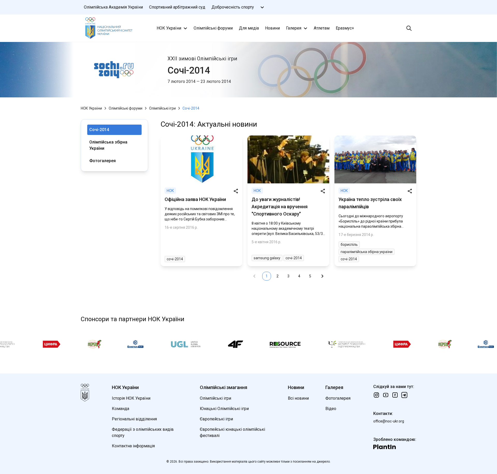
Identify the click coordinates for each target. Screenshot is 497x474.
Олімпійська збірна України (108, 145)
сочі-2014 (175, 259)
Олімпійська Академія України (113, 7)
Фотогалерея (102, 160)
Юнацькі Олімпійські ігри (224, 408)
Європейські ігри (216, 418)
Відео (330, 408)
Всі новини (298, 398)
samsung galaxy (267, 258)
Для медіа (249, 28)
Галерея (293, 28)
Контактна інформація (133, 445)
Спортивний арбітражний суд (177, 7)
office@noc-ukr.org (388, 421)
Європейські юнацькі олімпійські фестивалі (232, 432)
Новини (272, 28)
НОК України (169, 28)
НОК (170, 191)
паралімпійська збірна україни (366, 252)
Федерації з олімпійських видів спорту (143, 432)
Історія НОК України (131, 398)
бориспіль (349, 244)
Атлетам (322, 28)
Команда (120, 408)
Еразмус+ (345, 28)
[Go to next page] (322, 276)
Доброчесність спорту (232, 7)
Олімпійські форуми (213, 28)
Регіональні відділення (134, 418)
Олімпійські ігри (162, 108)
